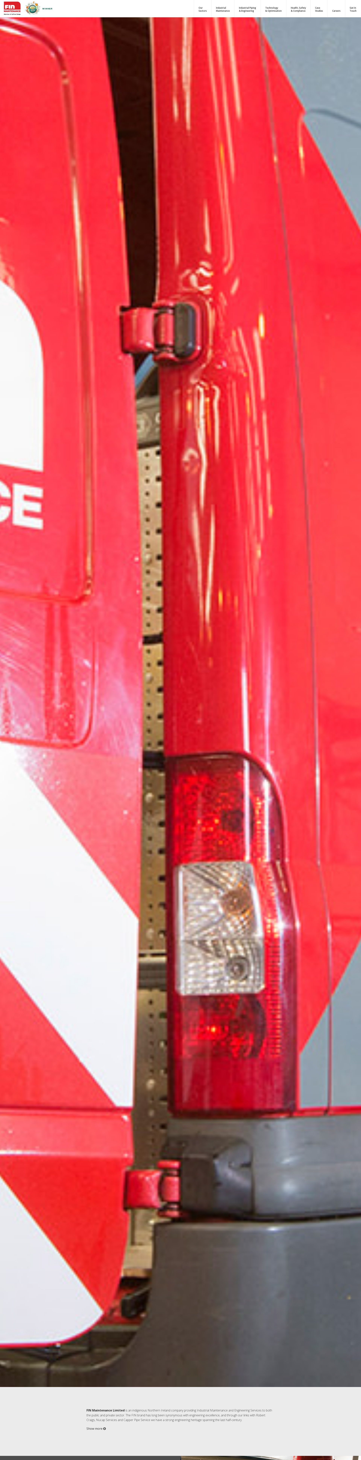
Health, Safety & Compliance (298, 9)
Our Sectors (203, 9)
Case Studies (319, 9)
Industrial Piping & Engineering (247, 9)
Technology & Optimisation (273, 9)
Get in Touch (353, 9)
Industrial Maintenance (223, 9)
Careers (336, 10)
